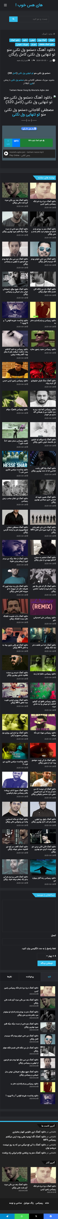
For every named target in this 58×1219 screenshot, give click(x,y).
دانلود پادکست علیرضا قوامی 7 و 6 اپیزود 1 (15, 322)
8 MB (8, 142)
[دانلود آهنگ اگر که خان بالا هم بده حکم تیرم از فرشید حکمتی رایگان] (43, 576)
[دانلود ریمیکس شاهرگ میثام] (15, 399)
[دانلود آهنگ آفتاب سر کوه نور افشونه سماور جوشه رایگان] (15, 836)
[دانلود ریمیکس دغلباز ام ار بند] (43, 663)
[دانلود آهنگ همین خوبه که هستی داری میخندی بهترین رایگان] (43, 487)
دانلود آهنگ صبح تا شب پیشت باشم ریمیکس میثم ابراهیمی (16, 791)
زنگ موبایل (29, 1203)
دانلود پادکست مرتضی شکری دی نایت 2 (15, 763)
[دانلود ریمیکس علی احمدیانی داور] (43, 607)
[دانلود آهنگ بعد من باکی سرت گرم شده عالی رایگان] (15, 190)
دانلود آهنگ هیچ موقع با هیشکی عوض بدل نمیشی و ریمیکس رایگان (15, 292)
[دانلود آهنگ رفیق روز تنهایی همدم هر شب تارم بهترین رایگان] (43, 809)
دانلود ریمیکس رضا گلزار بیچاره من (44, 879)
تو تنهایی (29, 73)
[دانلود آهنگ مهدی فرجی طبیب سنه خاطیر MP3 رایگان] (15, 690)
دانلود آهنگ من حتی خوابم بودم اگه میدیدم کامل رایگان (43, 260)
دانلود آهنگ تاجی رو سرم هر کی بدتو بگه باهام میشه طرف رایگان (15, 878)
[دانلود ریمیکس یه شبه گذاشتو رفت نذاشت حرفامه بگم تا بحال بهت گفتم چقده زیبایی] (15, 339)
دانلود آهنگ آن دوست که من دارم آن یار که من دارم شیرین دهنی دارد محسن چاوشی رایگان (43, 792)
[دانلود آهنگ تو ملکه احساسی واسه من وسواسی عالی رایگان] (15, 809)
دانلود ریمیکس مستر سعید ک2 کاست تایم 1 (16, 442)
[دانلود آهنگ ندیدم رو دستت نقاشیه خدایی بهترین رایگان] (15, 662)
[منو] (5, 6)
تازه (49, 976)
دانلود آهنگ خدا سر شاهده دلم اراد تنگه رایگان (44, 646)
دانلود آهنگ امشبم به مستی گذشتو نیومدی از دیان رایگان (45, 558)
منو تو (34, 44)
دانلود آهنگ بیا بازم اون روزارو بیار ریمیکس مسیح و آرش (15, 734)
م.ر (51, 60)
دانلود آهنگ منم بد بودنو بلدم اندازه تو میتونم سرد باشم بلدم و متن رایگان (43, 231)
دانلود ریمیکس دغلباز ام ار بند (44, 673)
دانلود (25, 40)
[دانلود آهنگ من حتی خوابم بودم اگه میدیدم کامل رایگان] (43, 249)
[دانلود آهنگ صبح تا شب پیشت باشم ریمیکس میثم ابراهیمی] (15, 780)
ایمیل (53, 935)
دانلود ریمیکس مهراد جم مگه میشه (45, 734)
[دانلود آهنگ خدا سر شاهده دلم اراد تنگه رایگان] (43, 635)
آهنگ (44, 34)
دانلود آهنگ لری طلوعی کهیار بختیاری (29, 1132)
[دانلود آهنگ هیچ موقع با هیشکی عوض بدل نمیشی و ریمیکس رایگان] (15, 279)
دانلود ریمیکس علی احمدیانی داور (44, 619)
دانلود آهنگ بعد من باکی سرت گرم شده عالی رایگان (16, 201)
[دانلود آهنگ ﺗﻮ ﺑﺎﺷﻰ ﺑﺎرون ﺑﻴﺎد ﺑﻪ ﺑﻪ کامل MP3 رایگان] (15, 635)
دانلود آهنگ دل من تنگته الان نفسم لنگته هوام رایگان (45, 290)
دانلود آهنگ (15, 40)
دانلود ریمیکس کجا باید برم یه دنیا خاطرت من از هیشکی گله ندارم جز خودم (44, 412)
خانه (51, 34)
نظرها (9, 976)
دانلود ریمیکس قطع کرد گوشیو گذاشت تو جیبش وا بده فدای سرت (44, 704)
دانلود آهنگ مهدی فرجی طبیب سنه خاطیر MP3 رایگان (16, 701)
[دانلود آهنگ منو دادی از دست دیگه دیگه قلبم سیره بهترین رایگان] (15, 218)
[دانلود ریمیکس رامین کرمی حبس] (15, 370)
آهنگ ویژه (42, 40)
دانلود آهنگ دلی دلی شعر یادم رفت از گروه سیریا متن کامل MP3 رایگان (43, 530)
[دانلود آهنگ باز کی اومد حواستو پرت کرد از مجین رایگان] (43, 750)
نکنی (13, 80)
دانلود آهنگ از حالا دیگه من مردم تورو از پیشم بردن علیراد (15, 560)
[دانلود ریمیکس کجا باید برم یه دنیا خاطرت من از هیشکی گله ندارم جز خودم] (43, 399)
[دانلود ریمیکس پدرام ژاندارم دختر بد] (43, 310)
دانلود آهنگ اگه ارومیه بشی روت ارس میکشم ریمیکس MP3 (31, 1138)
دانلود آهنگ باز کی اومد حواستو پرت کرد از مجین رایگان (44, 761)
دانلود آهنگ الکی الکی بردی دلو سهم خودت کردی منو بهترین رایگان (44, 849)
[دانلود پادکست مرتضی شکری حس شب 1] (15, 459)
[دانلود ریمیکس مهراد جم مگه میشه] (43, 722)
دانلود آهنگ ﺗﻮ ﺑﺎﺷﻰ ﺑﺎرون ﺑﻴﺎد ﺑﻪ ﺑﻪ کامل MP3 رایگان (15, 646)
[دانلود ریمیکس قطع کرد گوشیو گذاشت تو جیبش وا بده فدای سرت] (43, 691)
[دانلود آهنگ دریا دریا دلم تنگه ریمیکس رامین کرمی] (43, 191)
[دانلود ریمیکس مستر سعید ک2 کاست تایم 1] (15, 430)
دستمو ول (20, 80)
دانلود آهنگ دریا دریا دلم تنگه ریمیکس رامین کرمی (44, 202)
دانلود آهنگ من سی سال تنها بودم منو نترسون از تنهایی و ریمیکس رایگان (15, 262)
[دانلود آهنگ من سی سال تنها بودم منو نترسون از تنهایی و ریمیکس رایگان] (15, 249)
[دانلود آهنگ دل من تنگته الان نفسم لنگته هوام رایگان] (43, 279)
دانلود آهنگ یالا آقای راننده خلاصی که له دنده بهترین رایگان (43, 469)
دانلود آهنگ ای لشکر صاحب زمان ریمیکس (15, 499)
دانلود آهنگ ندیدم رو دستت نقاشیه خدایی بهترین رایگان (17, 674)
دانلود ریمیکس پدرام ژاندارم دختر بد (43, 322)
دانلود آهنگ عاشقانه (46, 44)
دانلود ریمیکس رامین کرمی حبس (15, 380)
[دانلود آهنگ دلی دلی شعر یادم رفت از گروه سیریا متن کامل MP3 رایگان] (43, 517)
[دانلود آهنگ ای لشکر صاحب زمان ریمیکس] (15, 488)
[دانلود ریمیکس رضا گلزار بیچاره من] (43, 867)
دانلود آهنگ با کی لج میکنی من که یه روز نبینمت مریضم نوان (29, 1146)
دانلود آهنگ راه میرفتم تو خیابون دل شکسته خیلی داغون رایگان (43, 441)
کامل (15, 73)
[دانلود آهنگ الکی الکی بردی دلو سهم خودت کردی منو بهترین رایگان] (43, 836)
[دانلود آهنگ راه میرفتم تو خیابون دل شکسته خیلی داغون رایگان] (43, 429)
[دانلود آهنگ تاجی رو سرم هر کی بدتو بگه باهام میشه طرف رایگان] (15, 866)
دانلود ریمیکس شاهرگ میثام (17, 409)
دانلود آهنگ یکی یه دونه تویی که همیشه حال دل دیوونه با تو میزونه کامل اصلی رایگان (15, 589)
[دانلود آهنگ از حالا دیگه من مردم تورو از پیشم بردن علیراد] (15, 548)
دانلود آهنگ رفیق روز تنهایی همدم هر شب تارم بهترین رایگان (43, 820)
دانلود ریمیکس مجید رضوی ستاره (43, 349)
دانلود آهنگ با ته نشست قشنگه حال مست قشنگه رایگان (15, 617)
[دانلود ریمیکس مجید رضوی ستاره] (43, 339)
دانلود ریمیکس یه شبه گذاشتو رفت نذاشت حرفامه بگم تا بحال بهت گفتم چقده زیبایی (16, 352)
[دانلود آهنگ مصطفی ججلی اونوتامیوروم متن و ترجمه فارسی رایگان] (15, 517)
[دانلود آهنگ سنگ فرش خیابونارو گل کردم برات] (43, 370)
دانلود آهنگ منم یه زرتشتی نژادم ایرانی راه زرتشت (24, 1153)
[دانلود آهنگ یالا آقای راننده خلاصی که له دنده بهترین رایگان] (43, 458)
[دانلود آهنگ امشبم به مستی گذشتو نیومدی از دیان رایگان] (43, 547)
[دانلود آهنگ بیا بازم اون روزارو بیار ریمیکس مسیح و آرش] (15, 722)
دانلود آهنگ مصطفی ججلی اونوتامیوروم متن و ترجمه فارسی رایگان (16, 530)
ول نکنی (21, 73)
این (31, 83)
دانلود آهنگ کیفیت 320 (35, 140)
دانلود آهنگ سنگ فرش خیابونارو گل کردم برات (43, 382)
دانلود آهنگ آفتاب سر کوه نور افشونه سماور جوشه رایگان (17, 848)
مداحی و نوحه (15, 1203)
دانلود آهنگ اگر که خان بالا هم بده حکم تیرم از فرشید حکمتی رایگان (44, 589)
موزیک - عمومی (22, 44)
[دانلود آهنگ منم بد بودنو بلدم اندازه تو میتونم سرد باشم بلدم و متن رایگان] (43, 218)
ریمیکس (39, 1203)
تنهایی (32, 40)
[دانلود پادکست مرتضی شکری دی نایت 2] (15, 751)
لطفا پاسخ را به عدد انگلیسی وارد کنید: (39, 948)
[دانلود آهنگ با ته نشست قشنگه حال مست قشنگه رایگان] (15, 606)
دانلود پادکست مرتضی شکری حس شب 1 (17, 471)
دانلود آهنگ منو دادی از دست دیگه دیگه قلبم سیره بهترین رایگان (15, 230)
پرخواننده (30, 976)
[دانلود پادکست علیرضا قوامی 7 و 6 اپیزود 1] (15, 310)
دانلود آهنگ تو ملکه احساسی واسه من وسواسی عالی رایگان (17, 820)
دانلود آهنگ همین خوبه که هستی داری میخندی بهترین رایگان (45, 500)
